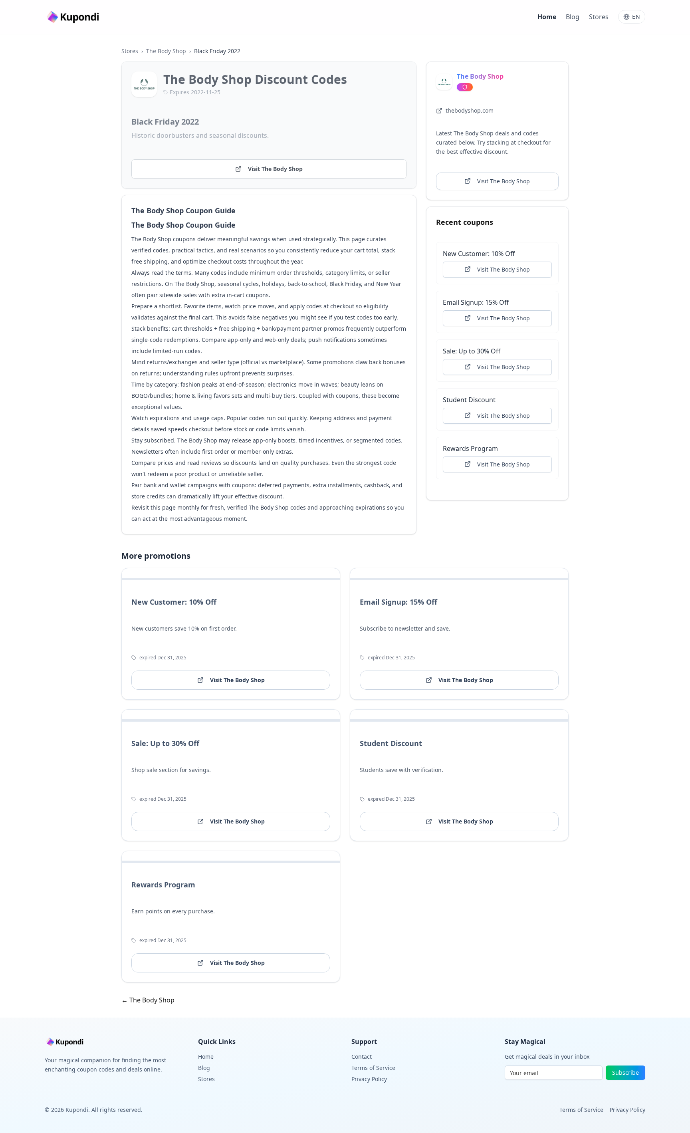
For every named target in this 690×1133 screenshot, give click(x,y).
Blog (572, 16)
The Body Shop (166, 51)
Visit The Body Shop (275, 169)
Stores (599, 16)
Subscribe (625, 1072)
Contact (361, 1056)
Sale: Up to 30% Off (471, 350)
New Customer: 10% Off (479, 253)
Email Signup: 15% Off (476, 302)
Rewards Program (470, 448)
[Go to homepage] (74, 17)
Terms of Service (373, 1067)
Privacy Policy (369, 1079)
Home (546, 16)
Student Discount (469, 399)
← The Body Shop (147, 1000)
